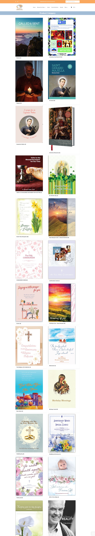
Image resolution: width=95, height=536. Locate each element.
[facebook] (15, 1)
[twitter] (17, 1)
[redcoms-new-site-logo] (19, 5)
